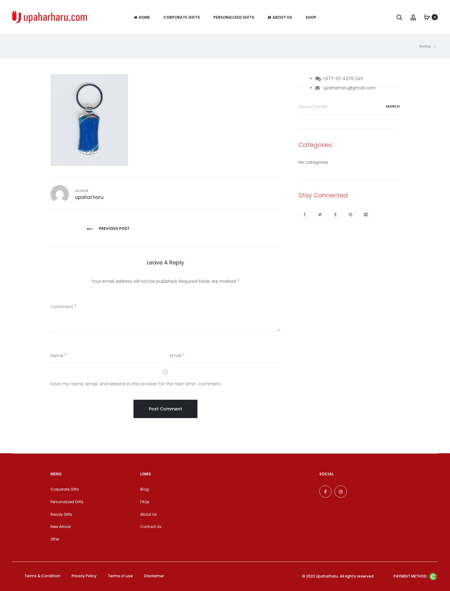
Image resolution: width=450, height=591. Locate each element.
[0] (427, 17)
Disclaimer (154, 575)
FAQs (144, 501)
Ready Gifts (61, 514)
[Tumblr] (335, 214)
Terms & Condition (42, 575)
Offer (55, 539)
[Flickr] (366, 214)
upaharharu (89, 197)
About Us (282, 17)
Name (59, 356)
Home (144, 17)
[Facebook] (304, 214)
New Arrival (61, 526)
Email (177, 356)
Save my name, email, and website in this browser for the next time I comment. (136, 384)
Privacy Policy (84, 575)
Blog (144, 489)
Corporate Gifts (181, 17)
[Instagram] (341, 491)
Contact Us (150, 526)
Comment (64, 307)
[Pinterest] (350, 214)
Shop (311, 17)
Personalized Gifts (233, 17)
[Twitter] (320, 214)
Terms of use (120, 575)
